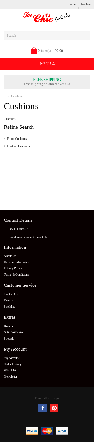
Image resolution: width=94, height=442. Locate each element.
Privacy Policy (13, 268)
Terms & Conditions (16, 274)
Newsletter (10, 376)
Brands (8, 326)
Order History (12, 364)
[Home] (5, 96)
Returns (9, 300)
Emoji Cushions (17, 139)
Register (86, 4)
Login (72, 4)
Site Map (9, 306)
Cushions (16, 96)
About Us (10, 256)
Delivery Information (17, 262)
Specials (9, 338)
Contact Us (40, 237)
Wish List (10, 370)
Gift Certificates (14, 332)
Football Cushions (18, 146)
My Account (11, 358)
